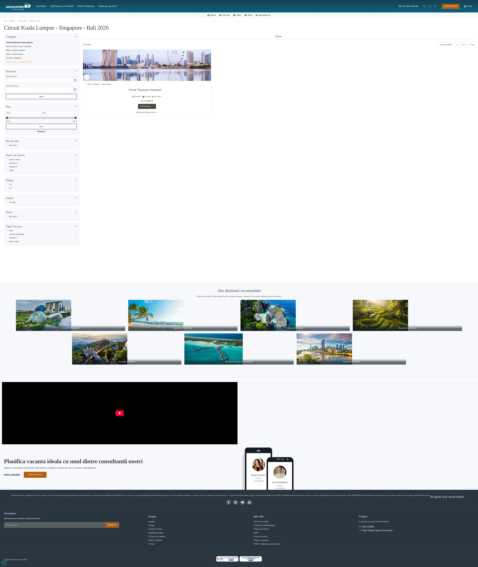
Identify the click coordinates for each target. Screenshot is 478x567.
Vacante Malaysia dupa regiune (19, 42)
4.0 (10, 184)
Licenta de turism (261, 536)
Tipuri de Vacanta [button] (107, 6)
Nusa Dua (13, 163)
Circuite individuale (16, 234)
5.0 (10, 188)
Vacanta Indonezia (407, 328)
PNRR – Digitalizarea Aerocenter (267, 544)
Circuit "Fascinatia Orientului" (145, 89)
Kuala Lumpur (14, 159)
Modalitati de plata (156, 533)
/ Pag (472, 45)
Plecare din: (12, 140)
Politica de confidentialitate (264, 525)
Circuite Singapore (70, 328)
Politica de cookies (261, 529)
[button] (429, 6)
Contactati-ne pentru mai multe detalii (374, 521)
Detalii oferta (145, 106)
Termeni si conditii (261, 521)
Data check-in (11, 76)
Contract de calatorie (157, 536)
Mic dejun (13, 216)
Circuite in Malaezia (13, 58)
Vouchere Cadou (155, 529)
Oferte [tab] (278, 36)
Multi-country (14, 241)
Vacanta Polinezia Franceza (239, 362)
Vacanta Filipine (295, 328)
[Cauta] (424, 6)
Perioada (11, 71)
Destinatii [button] (41, 6)
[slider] (7, 118)
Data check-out (12, 86)
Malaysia (12, 21)
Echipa (151, 525)
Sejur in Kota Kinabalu (14, 54)
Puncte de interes (15, 155)
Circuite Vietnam (126, 362)
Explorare (13, 238)
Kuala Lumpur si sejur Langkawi (18, 46)
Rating (9, 180)
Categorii (11, 36)
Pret (8, 106)
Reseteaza (41, 131)
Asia (5, 21)
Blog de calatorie (155, 540)
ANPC (256, 533)
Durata (9, 198)
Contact (152, 544)
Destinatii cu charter (61, 6)
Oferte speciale (85, 6)
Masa (9, 212)
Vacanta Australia (351, 362)
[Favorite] (435, 6)
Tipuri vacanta (14, 226)
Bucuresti (13, 145)
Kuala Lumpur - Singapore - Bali (18, 62)
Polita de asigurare (261, 540)
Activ (11, 231)
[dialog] (4, 563)
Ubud (11, 170)
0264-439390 (12, 474)
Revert (87, 77)
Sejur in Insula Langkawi (15, 50)
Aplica (41, 97)
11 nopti (12, 202)
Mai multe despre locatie (146, 112)
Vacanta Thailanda (183, 328)
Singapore (13, 167)
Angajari (152, 521)
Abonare (112, 525)
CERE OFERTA (35, 475)
